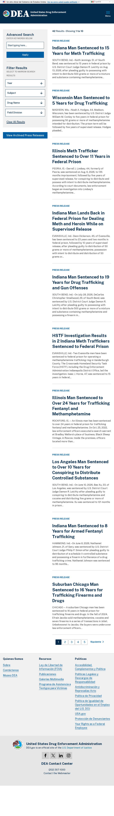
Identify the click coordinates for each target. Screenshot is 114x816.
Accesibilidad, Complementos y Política (90, 667)
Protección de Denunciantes (92, 718)
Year (9, 83)
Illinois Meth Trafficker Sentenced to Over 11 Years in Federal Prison (81, 156)
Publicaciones (47, 674)
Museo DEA (10, 675)
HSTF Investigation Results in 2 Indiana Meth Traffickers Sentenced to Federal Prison (81, 341)
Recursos (45, 658)
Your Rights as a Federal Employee (90, 725)
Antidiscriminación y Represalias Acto (87, 688)
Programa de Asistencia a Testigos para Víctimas (55, 686)
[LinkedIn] (60, 755)
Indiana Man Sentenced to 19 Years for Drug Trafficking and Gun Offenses (80, 282)
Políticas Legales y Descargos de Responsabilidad (86, 678)
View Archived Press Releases (25, 135)
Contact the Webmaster (57, 773)
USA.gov (80, 713)
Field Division (14, 112)
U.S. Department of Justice (77, 747)
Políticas (81, 658)
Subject (11, 93)
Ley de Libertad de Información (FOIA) (51, 667)
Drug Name (13, 102)
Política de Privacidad (88, 695)
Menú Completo (108, 14)
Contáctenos (11, 670)
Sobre (6, 665)
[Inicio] (43, 13)
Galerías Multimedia (51, 679)
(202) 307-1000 (57, 769)
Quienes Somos (13, 658)
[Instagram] (68, 755)
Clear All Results (16, 121)
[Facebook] (45, 755)
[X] (53, 755)
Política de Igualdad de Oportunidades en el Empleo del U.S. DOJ (92, 704)
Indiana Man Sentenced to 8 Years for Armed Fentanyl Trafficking (79, 531)
